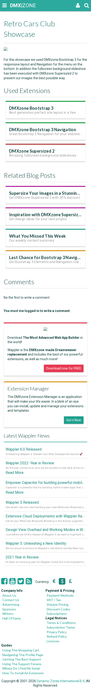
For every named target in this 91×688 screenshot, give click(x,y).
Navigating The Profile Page (22, 655)
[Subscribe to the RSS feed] (29, 581)
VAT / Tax (54, 600)
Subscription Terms (61, 627)
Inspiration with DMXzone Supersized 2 (47, 214)
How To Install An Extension (23, 673)
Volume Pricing (57, 604)
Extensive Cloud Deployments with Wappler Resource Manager (45, 516)
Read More (15, 472)
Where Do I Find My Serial (21, 668)
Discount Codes (58, 609)
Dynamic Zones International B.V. (61, 681)
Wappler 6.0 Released (24, 449)
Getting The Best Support (21, 659)
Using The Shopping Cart (20, 650)
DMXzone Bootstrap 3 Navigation (42, 129)
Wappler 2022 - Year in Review (30, 463)
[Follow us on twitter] (21, 581)
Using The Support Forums (22, 664)
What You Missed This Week (37, 236)
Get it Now (73, 420)
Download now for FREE (63, 368)
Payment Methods (60, 595)
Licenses (53, 641)
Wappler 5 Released (22, 502)
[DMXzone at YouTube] (12, 581)
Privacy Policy (56, 632)
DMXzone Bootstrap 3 (31, 108)
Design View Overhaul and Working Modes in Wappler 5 (45, 529)
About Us (9, 595)
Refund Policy (57, 636)
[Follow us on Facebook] (4, 581)
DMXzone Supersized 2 (32, 151)
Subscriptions (57, 614)
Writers (8, 614)
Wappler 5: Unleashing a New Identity (36, 543)
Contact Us (10, 600)
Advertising (10, 604)
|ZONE (14, 5)
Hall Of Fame (11, 618)
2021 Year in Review (22, 557)
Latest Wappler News (27, 435)
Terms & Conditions (61, 623)
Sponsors (9, 609)
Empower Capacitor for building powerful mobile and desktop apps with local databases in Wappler (45, 482)
